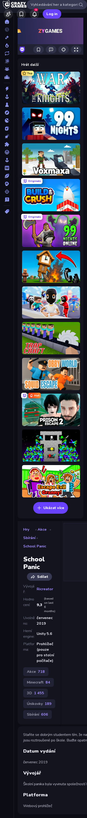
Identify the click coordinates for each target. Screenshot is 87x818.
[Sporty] (7, 176)
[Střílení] (7, 192)
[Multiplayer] (7, 69)
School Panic (34, 546)
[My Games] (21, 14)
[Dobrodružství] (7, 113)
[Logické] (7, 144)
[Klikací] (7, 136)
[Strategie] (7, 184)
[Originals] (7, 61)
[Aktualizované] (7, 53)
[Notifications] (34, 14)
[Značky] (7, 211)
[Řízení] (7, 152)
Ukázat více (53, 507)
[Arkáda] (7, 97)
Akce (42, 529)
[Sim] (7, 160)
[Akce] (7, 89)
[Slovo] (7, 168)
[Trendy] (7, 45)
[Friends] (8, 14)
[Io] (7, 120)
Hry (26, 529)
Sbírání (29, 537)
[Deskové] (7, 105)
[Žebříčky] (7, 77)
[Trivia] (7, 200)
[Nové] (7, 37)
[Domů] (7, 22)
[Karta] (7, 128)
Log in (52, 14)
